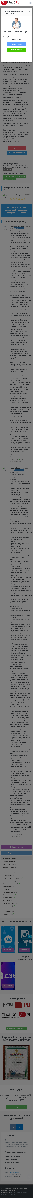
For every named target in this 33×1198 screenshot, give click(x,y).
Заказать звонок (16, 50)
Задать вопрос (17, 44)
